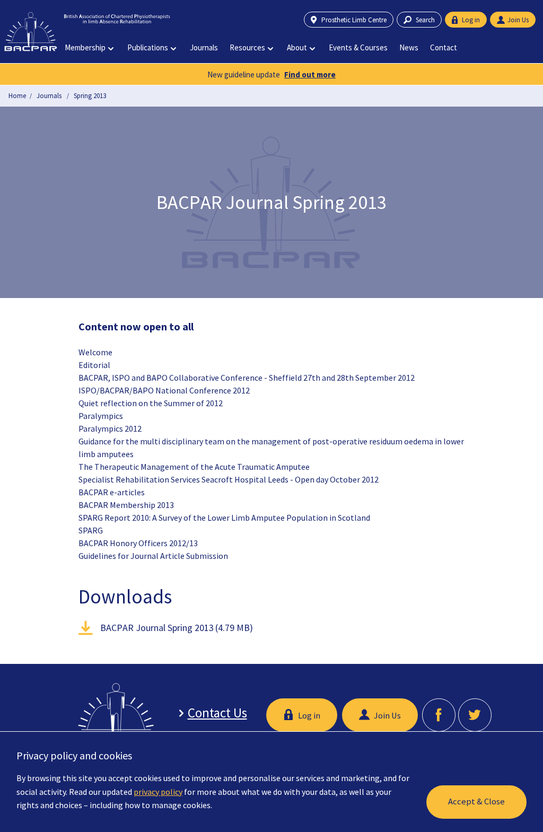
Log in (470, 19)
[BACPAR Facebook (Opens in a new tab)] (439, 715)
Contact (443, 47)
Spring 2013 (90, 95)
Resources (247, 47)
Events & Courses (358, 47)
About (297, 47)
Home (17, 95)
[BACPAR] (30, 31)
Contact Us (217, 713)
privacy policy (158, 791)
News (408, 47)
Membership (85, 47)
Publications (147, 47)
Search (424, 19)
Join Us (518, 19)
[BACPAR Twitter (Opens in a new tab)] (475, 715)
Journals (204, 47)
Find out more (310, 74)
